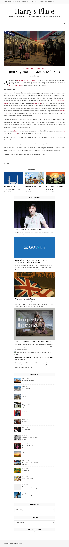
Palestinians (41, 68)
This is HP (11, 1)
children (46, 103)
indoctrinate (37, 103)
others (15, 131)
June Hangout (25, 454)
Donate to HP (49, 1)
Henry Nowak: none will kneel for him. (30, 438)
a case (16, 133)
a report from (26, 80)
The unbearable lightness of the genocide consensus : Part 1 (30, 496)
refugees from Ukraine (16, 85)
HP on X (41, 1)
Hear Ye (24, 396)
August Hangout (26, 388)
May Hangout (25, 470)
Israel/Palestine (20, 1)
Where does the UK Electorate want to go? (30, 463)
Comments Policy (32, 1)
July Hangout (25, 421)
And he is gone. (26, 429)
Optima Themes (18, 543)
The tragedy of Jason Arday (29, 380)
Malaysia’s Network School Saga (29, 406)
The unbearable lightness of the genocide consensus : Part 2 (30, 488)
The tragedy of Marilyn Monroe (28, 447)
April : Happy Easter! (27, 478)
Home (5, 1)
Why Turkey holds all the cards (28, 414)
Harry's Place (34, 11)
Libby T (7, 163)
